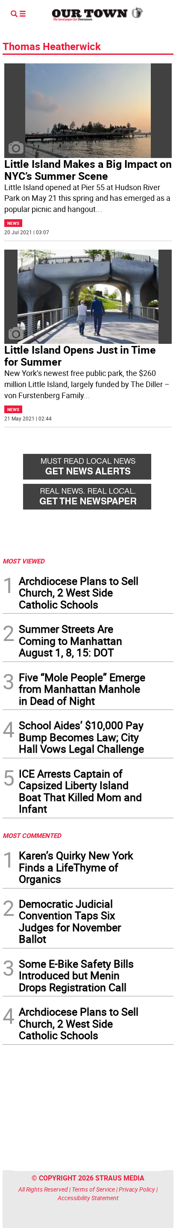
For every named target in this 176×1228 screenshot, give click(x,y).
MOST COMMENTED (32, 835)
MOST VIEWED (23, 561)
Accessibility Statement (88, 1198)
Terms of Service (93, 1189)
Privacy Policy (137, 1189)
